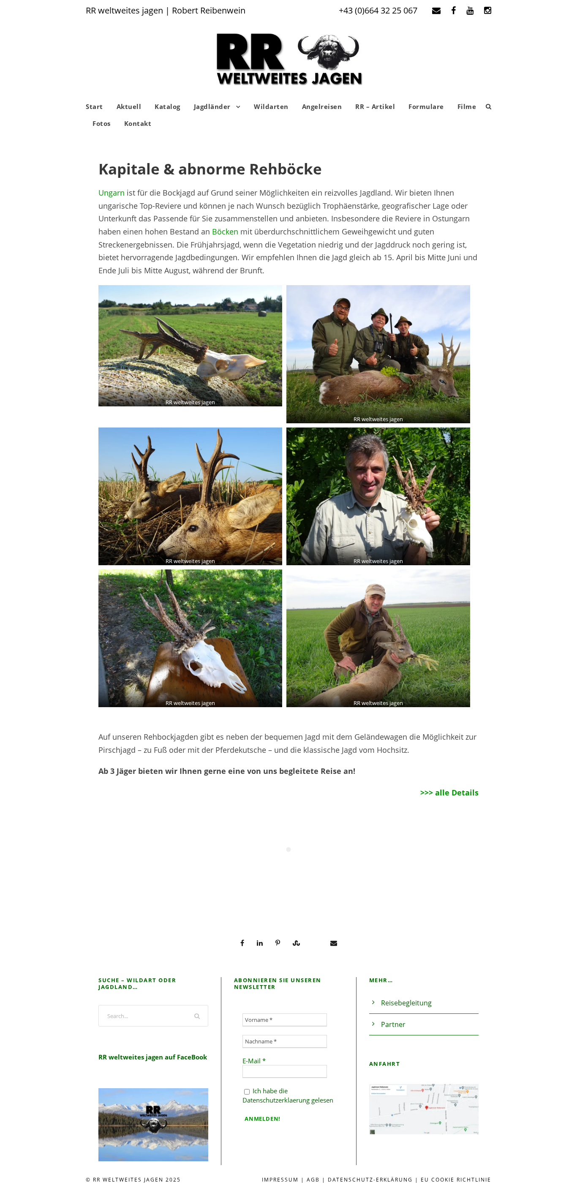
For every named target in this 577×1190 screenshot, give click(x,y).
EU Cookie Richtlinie (456, 1179)
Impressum (280, 1179)
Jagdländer (212, 106)
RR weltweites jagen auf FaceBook (152, 1057)
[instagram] (487, 10)
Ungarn (111, 193)
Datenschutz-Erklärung (370, 1179)
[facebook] (453, 10)
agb (313, 1179)
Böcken (225, 231)
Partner (393, 1024)
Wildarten (271, 106)
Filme (466, 106)
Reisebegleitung (406, 1003)
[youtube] (470, 10)
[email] (436, 10)
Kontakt (138, 123)
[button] (190, 345)
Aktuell (129, 106)
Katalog (167, 106)
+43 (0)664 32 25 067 (378, 10)
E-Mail (254, 1061)
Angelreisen (322, 106)
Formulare (426, 106)
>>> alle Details (449, 792)
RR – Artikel (375, 106)
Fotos (102, 123)
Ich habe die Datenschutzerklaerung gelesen (287, 1095)
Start (94, 106)
